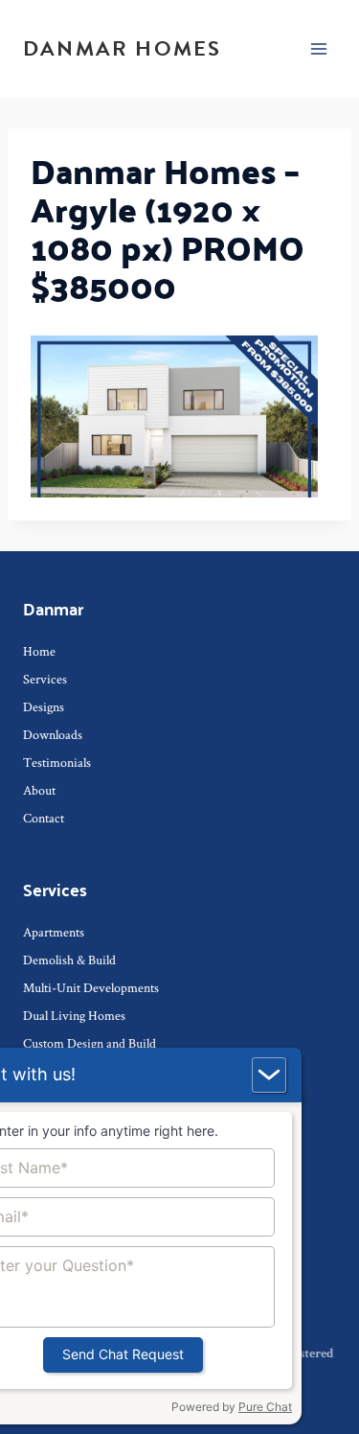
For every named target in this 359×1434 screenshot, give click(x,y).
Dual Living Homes (74, 1015)
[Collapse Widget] (269, 1075)
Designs (43, 706)
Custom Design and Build (89, 1043)
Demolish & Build (69, 959)
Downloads (52, 734)
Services (45, 678)
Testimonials (57, 762)
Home (39, 650)
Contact (43, 817)
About (39, 789)
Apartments (53, 931)
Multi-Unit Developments (91, 987)
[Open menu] (318, 48)
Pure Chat (265, 1406)
